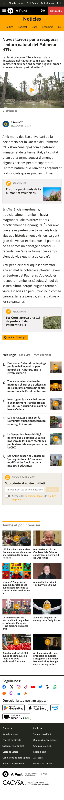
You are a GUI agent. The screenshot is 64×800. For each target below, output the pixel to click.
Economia (47, 26)
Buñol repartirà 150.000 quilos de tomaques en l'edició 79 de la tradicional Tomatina (15, 657)
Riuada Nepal (16, 3)
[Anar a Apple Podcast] (12, 693)
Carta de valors (10, 751)
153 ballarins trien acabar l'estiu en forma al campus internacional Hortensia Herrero (16, 553)
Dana (34, 26)
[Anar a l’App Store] (37, 708)
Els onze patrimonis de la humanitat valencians (23, 191)
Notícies (32, 19)
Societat (22, 26)
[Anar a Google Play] (13, 708)
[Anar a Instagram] (19, 687)
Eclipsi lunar (47, 3)
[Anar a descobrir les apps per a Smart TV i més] (16, 717)
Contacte (7, 728)
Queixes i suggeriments (45, 740)
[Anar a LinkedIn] (19, 693)
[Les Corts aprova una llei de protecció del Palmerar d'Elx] (52, 322)
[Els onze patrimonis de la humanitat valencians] (52, 194)
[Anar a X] (12, 687)
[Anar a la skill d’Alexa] (55, 708)
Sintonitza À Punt (42, 734)
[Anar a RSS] (26, 693)
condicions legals (34, 496)
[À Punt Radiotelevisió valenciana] (19, 774)
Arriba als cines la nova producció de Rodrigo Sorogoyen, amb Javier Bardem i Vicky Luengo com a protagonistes (45, 658)
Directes (56, 10)
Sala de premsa (10, 734)
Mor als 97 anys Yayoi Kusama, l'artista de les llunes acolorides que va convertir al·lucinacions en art (16, 588)
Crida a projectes (42, 746)
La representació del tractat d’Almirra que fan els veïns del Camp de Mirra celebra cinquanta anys (15, 623)
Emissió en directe (11, 740)
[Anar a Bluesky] (41, 687)
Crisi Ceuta (32, 3)
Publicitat (38, 728)
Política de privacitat (13, 763)
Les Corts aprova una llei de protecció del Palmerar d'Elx (23, 321)
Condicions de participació (16, 757)
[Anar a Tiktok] (26, 687)
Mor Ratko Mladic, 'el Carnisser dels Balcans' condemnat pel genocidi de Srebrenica (46, 553)
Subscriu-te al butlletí (13, 746)
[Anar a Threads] (48, 687)
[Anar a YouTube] (33, 687)
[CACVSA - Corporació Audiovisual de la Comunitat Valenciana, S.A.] (26, 783)
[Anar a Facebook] (4, 687)
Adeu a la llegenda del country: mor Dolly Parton (47, 619)
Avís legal (38, 757)
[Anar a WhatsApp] (55, 687)
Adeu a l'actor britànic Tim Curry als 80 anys (45, 583)
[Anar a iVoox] (4, 693)
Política (9, 26)
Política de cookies (43, 763)
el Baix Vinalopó (17, 337)
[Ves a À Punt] (17, 11)
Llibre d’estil (39, 751)
